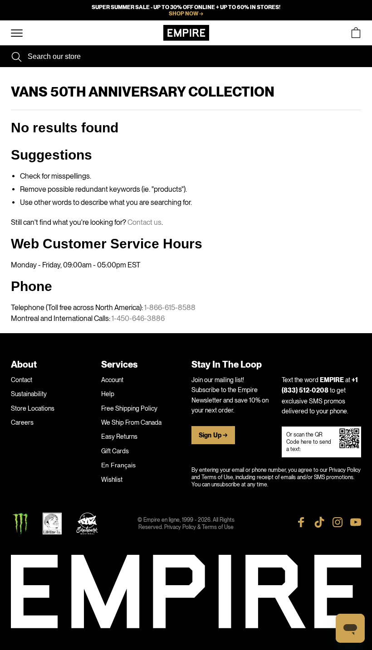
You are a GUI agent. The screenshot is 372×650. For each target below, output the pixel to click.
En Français (118, 465)
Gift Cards (115, 451)
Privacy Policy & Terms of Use (199, 527)
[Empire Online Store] (186, 33)
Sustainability (29, 394)
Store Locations (32, 408)
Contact (21, 379)
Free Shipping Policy (129, 408)
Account (112, 379)
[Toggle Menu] (17, 33)
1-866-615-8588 (170, 307)
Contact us (144, 222)
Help (107, 394)
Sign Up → (213, 435)
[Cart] (355, 33)
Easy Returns (119, 436)
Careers (22, 422)
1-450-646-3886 (138, 318)
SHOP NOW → (186, 13)
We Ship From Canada (131, 422)
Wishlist (111, 479)
